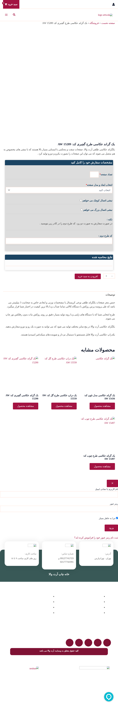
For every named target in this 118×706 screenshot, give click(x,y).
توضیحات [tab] (110, 294)
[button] (14, 15)
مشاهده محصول (102, 406)
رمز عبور (114, 504)
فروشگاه (94, 23)
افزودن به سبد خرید (88, 276)
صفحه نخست (108, 23)
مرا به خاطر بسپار (107, 518)
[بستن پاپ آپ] (112, 483)
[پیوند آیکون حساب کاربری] (113, 4)
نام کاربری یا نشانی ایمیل (106, 489)
